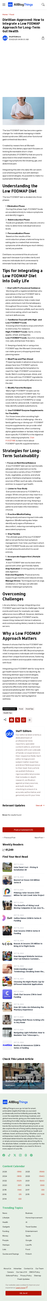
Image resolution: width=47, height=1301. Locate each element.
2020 (12, 1185)
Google (29, 1240)
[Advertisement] (23, 67)
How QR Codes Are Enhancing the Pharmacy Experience (29, 1008)
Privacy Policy (26, 1275)
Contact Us (28, 1268)
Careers (10, 1272)
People (6, 1240)
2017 (35, 1190)
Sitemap (37, 1275)
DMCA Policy (34, 1272)
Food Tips (29, 709)
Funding (6, 1231)
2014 (12, 1199)
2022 (12, 1181)
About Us (7, 1268)
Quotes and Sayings (11, 1254)
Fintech (29, 1254)
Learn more (20, 1288)
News (5, 1213)
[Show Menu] (4, 4)
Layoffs (29, 1245)
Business (29, 1213)
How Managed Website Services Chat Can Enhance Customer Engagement (28, 958)
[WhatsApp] (23, 719)
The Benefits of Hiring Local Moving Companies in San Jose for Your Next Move (29, 907)
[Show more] (29, 719)
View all (39, 805)
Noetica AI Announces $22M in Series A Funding (27, 1046)
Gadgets (6, 1227)
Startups (6, 1245)
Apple (28, 1236)
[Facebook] (11, 719)
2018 (12, 1190)
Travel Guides (31, 1227)
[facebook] (4, 1155)
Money (5, 1236)
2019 (35, 1185)
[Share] (41, 38)
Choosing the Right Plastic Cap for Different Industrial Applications (29, 983)
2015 (35, 1194)
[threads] (26, 1155)
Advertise (17, 1268)
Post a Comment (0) (23, 830)
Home (5, 14)
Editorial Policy (12, 1275)
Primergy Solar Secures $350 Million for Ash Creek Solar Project (29, 894)
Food (12, 14)
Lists (4, 1249)
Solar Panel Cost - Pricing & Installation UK (26, 868)
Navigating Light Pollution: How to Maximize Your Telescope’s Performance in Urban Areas (29, 1035)
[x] (15, 1155)
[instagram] (20, 1155)
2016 (12, 1194)
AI (26, 1222)
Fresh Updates (23, 1279)
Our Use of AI (21, 1272)
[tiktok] (9, 1155)
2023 (35, 1176)
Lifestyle (6, 1217)
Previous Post (9, 837)
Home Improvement (34, 1217)
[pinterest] (31, 1155)
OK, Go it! (23, 1293)
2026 (12, 1172)
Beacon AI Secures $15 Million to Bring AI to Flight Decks (28, 945)
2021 (35, 1181)
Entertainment (31, 1231)
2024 (12, 1176)
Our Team (39, 1268)
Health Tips (8, 713)
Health (5, 1222)
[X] (17, 719)
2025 (35, 1172)
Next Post (39, 837)
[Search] (43, 4)
